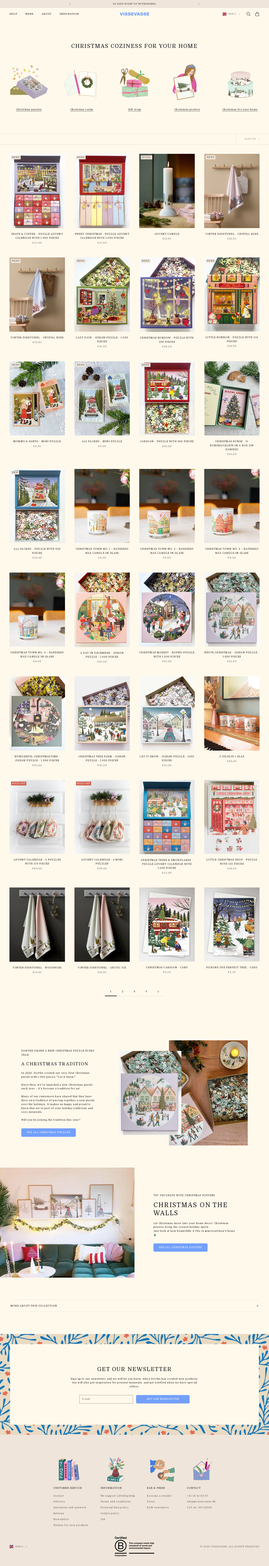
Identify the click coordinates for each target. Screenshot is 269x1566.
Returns (58, 1513)
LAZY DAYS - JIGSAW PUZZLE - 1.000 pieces (102, 339)
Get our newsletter (163, 1399)
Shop (13, 14)
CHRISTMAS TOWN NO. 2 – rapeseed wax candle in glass (167, 551)
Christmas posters (187, 109)
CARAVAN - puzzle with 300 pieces (167, 441)
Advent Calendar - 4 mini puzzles (102, 861)
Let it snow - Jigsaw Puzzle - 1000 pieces (167, 758)
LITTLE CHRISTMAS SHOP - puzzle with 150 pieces (231, 861)
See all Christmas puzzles (48, 1132)
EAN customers (158, 1507)
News (29, 14)
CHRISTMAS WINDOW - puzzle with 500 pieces (167, 339)
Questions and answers (69, 1507)
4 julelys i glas (231, 756)
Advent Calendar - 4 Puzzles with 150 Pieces (37, 861)
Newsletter (61, 1519)
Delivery (59, 1501)
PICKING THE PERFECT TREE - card (232, 967)
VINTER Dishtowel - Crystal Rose (231, 234)
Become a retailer (159, 1496)
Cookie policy (110, 1513)
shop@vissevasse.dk (201, 1501)
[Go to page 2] (158, 991)
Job (103, 1519)
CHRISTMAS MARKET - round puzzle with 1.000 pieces (167, 654)
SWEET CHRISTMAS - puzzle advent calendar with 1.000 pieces (102, 236)
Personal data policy (114, 1507)
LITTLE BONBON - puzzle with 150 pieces (231, 339)
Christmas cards (81, 109)
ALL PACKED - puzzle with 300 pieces (37, 551)
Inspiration (69, 14)
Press (151, 1501)
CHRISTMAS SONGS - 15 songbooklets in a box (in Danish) (232, 445)
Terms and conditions (115, 1501)
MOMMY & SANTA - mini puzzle (37, 441)
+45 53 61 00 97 (198, 1496)
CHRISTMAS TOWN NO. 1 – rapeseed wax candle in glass (102, 551)
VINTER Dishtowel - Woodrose (37, 967)
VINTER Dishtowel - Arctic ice (102, 967)
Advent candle (167, 234)
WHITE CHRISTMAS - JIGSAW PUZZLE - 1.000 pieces (232, 654)
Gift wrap (134, 109)
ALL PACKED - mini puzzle (102, 441)
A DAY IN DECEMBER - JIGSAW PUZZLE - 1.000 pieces (102, 655)
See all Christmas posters (180, 1247)
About (47, 14)
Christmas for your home (240, 109)
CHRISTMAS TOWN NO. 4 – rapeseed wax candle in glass (37, 654)
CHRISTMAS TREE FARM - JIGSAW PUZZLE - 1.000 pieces (102, 758)
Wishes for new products (71, 1525)
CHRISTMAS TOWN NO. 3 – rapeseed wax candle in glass (232, 551)
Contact (58, 1496)
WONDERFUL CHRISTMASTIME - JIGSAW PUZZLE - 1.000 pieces (37, 758)
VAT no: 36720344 (199, 1507)
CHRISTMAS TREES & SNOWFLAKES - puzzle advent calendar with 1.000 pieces (167, 864)
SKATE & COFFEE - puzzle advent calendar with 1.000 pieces (37, 236)
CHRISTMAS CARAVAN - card (167, 967)
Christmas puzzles (29, 109)
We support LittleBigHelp (117, 1496)
